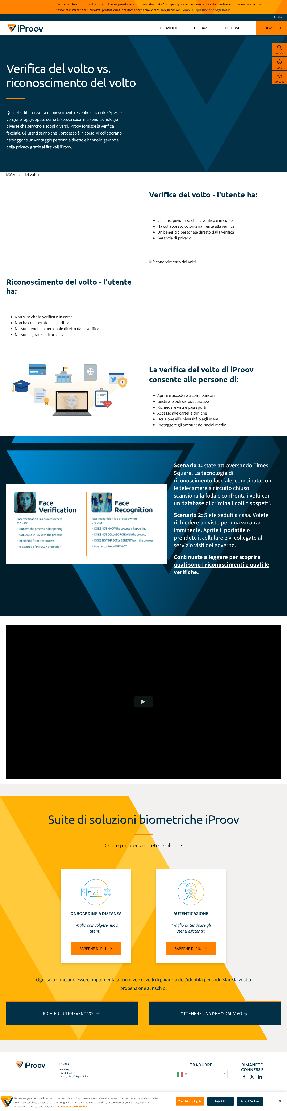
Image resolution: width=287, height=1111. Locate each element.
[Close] (280, 1101)
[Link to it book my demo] (215, 1013)
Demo (279, 67)
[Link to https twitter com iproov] (252, 1077)
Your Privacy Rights (189, 1101)
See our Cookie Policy (74, 1106)
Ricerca (279, 53)
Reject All (220, 1101)
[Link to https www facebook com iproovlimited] (244, 1077)
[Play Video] (143, 701)
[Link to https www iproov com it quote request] (72, 1013)
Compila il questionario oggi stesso (206, 10)
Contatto (279, 81)
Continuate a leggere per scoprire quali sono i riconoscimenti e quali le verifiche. (221, 564)
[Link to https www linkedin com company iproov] (260, 1077)
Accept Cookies (250, 1101)
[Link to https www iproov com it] (25, 25)
